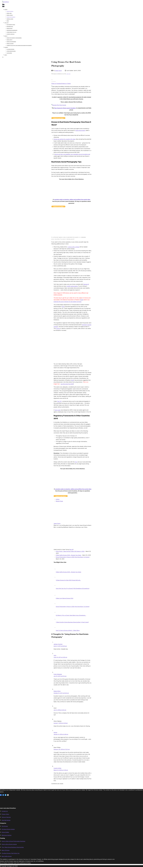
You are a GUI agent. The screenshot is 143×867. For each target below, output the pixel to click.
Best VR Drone (5, 850)
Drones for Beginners (11, 41)
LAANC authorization (72, 286)
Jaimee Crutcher (58, 644)
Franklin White (57, 768)
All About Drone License (8, 829)
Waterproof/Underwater (12, 30)
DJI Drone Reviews (10, 49)
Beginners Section (6, 835)
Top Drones (5, 826)
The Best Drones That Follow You (10, 853)
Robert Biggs (57, 691)
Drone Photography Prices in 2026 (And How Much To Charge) (72, 557)
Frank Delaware (58, 674)
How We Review (6, 820)
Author (57, 499)
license (58, 328)
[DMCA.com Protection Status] (8, 805)
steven (55, 732)
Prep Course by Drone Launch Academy (65, 108)
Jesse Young (58, 70)
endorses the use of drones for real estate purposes (67, 301)
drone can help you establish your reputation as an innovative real (72, 154)
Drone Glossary (10, 43)
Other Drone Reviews (11, 51)
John (55, 655)
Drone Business (10, 11)
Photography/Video (11, 24)
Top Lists (6, 22)
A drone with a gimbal (73, 247)
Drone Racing (9, 28)
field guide (57, 410)
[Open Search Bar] (3, 3)
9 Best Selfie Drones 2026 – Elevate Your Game (68, 555)
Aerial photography (80, 130)
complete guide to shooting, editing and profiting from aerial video (72, 199)
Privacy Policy (5, 814)
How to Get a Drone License (9, 844)
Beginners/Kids (10, 26)
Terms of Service (6, 817)
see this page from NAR (67, 384)
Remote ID (86, 284)
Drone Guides (5, 832)
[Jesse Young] (61, 521)
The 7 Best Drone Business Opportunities (13, 847)
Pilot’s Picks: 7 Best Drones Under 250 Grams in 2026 (70, 551)
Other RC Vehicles (10, 34)
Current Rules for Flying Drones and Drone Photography (19, 45)
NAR (82, 299)
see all (71, 549)
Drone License (10, 15)
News (8, 20)
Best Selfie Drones (7, 856)
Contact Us (5, 811)
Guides (5, 9)
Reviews (6, 47)
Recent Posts (59, 501)
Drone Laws (9, 13)
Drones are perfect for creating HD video (64, 139)
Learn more (68, 73)
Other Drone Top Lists (11, 32)
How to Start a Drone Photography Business (13, 841)
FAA (63, 306)
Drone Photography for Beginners (14, 37)
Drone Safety (9, 39)
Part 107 (59, 401)
